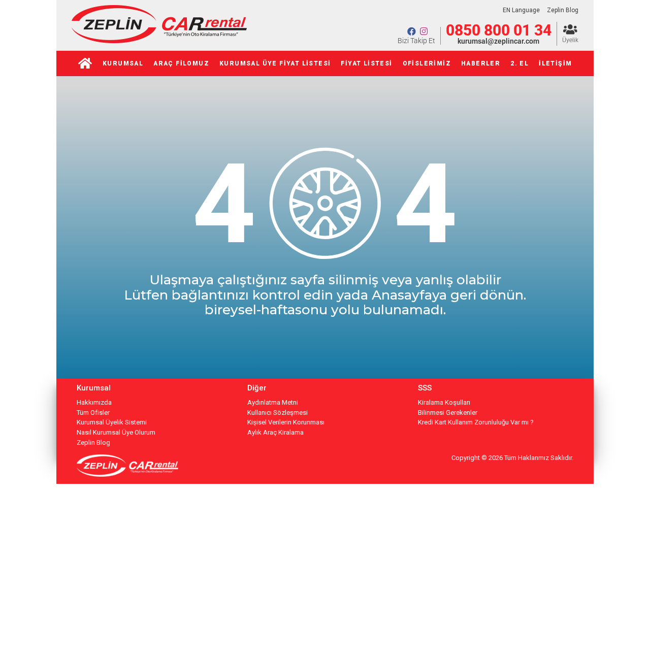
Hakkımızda (94, 402)
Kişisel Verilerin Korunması (285, 422)
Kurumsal (123, 63)
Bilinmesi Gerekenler (447, 412)
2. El (519, 63)
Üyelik (570, 40)
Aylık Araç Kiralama (275, 432)
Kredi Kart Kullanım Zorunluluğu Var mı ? (476, 422)
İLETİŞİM (555, 63)
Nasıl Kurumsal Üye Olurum (116, 432)
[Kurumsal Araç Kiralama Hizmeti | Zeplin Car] (159, 40)
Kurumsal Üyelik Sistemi (112, 422)
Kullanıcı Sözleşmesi (277, 412)
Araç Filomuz (181, 63)
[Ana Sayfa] (85, 63)
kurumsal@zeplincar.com (498, 41)
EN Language (521, 10)
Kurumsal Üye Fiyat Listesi (275, 63)
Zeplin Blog (562, 10)
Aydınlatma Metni (272, 402)
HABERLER (480, 63)
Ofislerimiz (427, 63)
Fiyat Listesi (366, 63)
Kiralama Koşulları (444, 402)
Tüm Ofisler (93, 412)
